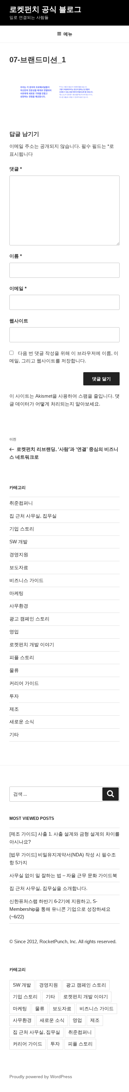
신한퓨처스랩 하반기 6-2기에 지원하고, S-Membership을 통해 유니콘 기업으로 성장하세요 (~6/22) (60, 909)
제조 (14, 709)
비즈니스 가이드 (26, 580)
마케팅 (16, 593)
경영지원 (18, 554)
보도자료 (18, 567)
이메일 (18, 288)
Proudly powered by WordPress (40, 1076)
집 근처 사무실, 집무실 (33, 515)
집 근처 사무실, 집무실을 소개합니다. (48, 888)
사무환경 (18, 605)
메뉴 (68, 33)
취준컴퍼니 (21, 503)
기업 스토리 (21, 528)
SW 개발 (18, 541)
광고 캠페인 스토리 (29, 618)
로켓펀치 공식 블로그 (45, 9)
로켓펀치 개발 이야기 (31, 644)
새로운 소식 (21, 721)
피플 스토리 (21, 657)
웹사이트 (18, 320)
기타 (14, 734)
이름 (15, 256)
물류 (14, 670)
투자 (14, 696)
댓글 (15, 168)
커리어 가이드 (24, 683)
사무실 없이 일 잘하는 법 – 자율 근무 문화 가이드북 (63, 875)
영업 (14, 631)
